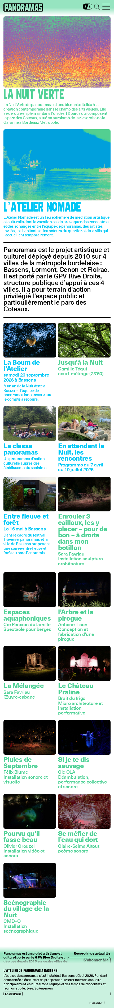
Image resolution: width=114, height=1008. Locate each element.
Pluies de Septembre (20, 762)
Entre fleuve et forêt (26, 519)
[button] (88, 7)
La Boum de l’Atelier (21, 365)
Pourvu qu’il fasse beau (21, 836)
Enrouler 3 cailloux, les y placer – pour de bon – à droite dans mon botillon (82, 531)
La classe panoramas (20, 449)
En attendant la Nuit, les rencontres (81, 452)
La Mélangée (23, 685)
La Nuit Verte (33, 95)
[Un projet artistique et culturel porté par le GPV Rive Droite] (23, 7)
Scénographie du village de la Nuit (26, 908)
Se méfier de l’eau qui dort (78, 836)
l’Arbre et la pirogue (75, 615)
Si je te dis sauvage (74, 762)
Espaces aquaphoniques (27, 615)
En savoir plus (13, 994)
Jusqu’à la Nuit (80, 362)
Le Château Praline (75, 688)
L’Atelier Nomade (42, 207)
